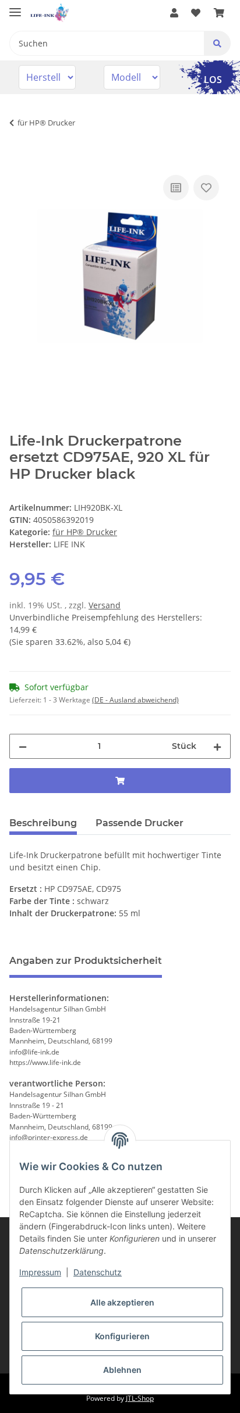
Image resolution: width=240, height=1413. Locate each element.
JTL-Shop (140, 1398)
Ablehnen (122, 1370)
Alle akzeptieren (122, 1302)
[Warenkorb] (219, 12)
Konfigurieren (122, 1336)
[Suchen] (217, 43)
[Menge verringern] (23, 746)
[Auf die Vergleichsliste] (176, 187)
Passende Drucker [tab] (139, 823)
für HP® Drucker (84, 531)
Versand (105, 605)
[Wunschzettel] (196, 12)
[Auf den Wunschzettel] (206, 187)
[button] (174, 12)
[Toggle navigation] (15, 7)
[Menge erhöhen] (217, 746)
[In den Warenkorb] (18, 159)
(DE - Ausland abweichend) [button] (135, 700)
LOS (213, 79)
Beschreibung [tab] (43, 823)
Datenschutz (97, 1272)
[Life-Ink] (49, 13)
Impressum (40, 1272)
